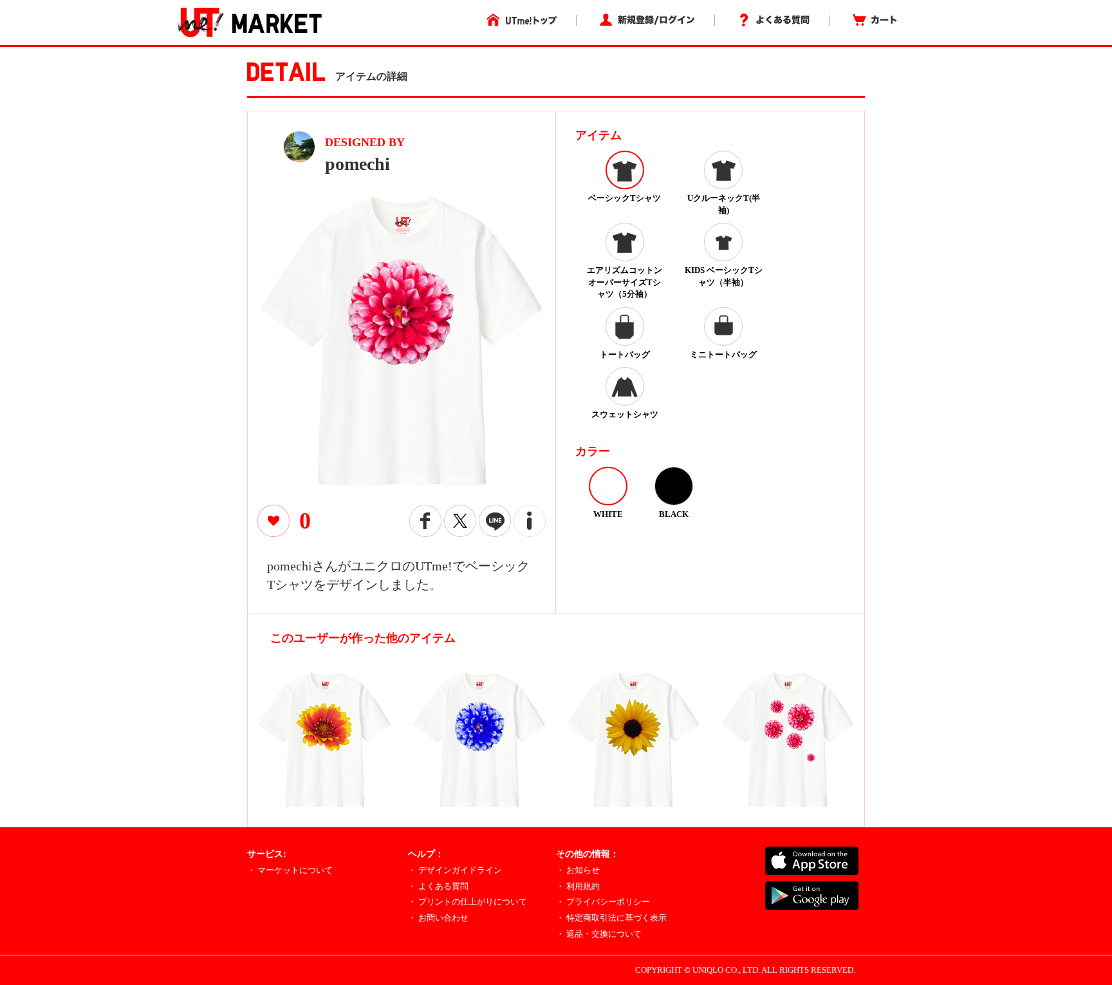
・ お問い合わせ (438, 918)
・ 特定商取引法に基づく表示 (611, 918)
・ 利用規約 (578, 886)
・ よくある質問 (438, 886)
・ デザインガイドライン (455, 870)
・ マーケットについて (290, 870)
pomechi (357, 164)
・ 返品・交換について (599, 934)
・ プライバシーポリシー (603, 901)
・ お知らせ (578, 870)
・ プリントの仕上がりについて (467, 901)
